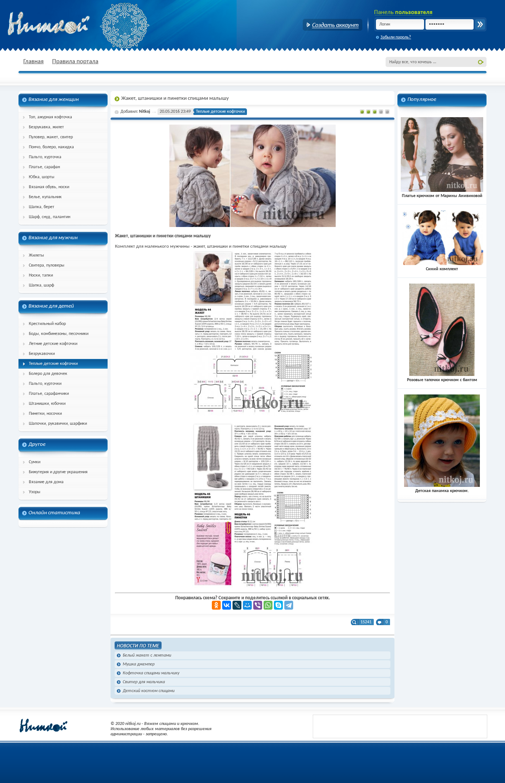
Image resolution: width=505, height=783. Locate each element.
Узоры (34, 492)
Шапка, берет (41, 207)
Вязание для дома (46, 482)
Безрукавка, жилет (46, 127)
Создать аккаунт (332, 25)
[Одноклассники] (216, 605)
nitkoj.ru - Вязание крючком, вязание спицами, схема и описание (66, 24)
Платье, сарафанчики (49, 394)
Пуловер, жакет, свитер (51, 137)
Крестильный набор (47, 324)
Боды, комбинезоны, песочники (58, 334)
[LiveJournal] (237, 605)
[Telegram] (288, 605)
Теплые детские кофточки (53, 364)
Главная (33, 61)
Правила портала (75, 61)
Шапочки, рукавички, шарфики (58, 423)
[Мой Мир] (247, 605)
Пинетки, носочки (45, 413)
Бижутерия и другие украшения (58, 472)
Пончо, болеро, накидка (51, 147)
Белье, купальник (45, 197)
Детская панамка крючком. (442, 491)
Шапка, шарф (41, 285)
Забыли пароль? (395, 37)
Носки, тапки (41, 275)
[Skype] (278, 605)
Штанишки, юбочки (47, 403)
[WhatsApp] (268, 605)
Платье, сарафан (44, 167)
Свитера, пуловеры (46, 265)
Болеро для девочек (48, 374)
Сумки (34, 462)
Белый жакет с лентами (147, 655)
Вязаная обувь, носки (49, 187)
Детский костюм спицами (148, 691)
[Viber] (257, 605)
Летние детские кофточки (53, 344)
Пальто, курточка (45, 157)
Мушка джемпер (139, 664)
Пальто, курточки (45, 384)
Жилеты (36, 255)
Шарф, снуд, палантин (49, 217)
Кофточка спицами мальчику (151, 673)
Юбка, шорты (41, 177)
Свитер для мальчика (144, 682)
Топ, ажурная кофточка (50, 117)
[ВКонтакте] (226, 605)
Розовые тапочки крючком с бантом (442, 380)
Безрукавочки (42, 354)
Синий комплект (442, 269)
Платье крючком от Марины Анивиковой (442, 196)
